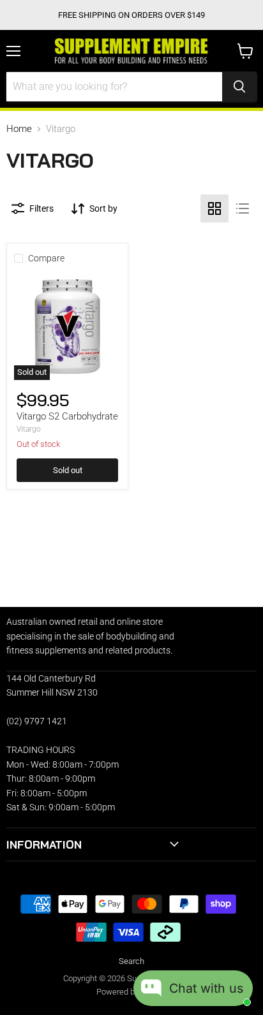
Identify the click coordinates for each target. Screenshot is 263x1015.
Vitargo (29, 429)
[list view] (243, 208)
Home (19, 129)
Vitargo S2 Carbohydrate (67, 416)
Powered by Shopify (131, 992)
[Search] (239, 86)
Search (131, 961)
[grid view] (214, 208)
